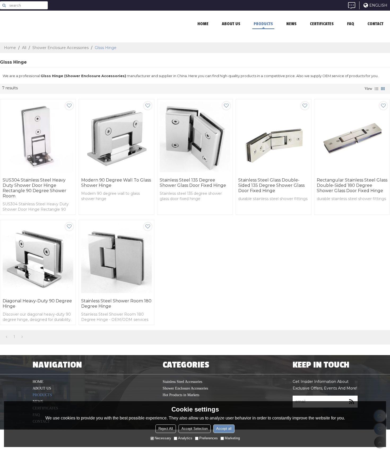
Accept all (224, 429)
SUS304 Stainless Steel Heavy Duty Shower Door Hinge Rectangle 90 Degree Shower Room (34, 188)
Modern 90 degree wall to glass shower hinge (116, 183)
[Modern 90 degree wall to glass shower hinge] (116, 137)
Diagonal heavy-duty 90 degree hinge (37, 303)
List (376, 88)
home (203, 23)
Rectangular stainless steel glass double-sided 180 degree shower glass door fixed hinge (352, 185)
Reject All (165, 429)
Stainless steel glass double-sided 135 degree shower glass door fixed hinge (271, 185)
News (291, 23)
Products (263, 23)
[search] (4, 5)
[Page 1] (6, 337)
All (24, 47)
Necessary (163, 438)
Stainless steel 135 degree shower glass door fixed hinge (193, 183)
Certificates (322, 23)
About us (231, 23)
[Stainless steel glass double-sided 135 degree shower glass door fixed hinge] (273, 137)
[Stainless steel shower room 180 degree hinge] (116, 258)
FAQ (350, 23)
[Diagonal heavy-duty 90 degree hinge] (38, 258)
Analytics (185, 438)
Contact (375, 23)
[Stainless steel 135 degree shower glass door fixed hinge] (195, 137)
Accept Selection (194, 429)
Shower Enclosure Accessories (60, 47)
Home (10, 47)
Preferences (208, 438)
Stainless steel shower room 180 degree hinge (116, 303)
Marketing (232, 438)
